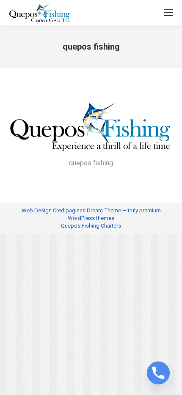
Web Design (37, 210)
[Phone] (158, 373)
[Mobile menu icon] (168, 13)
